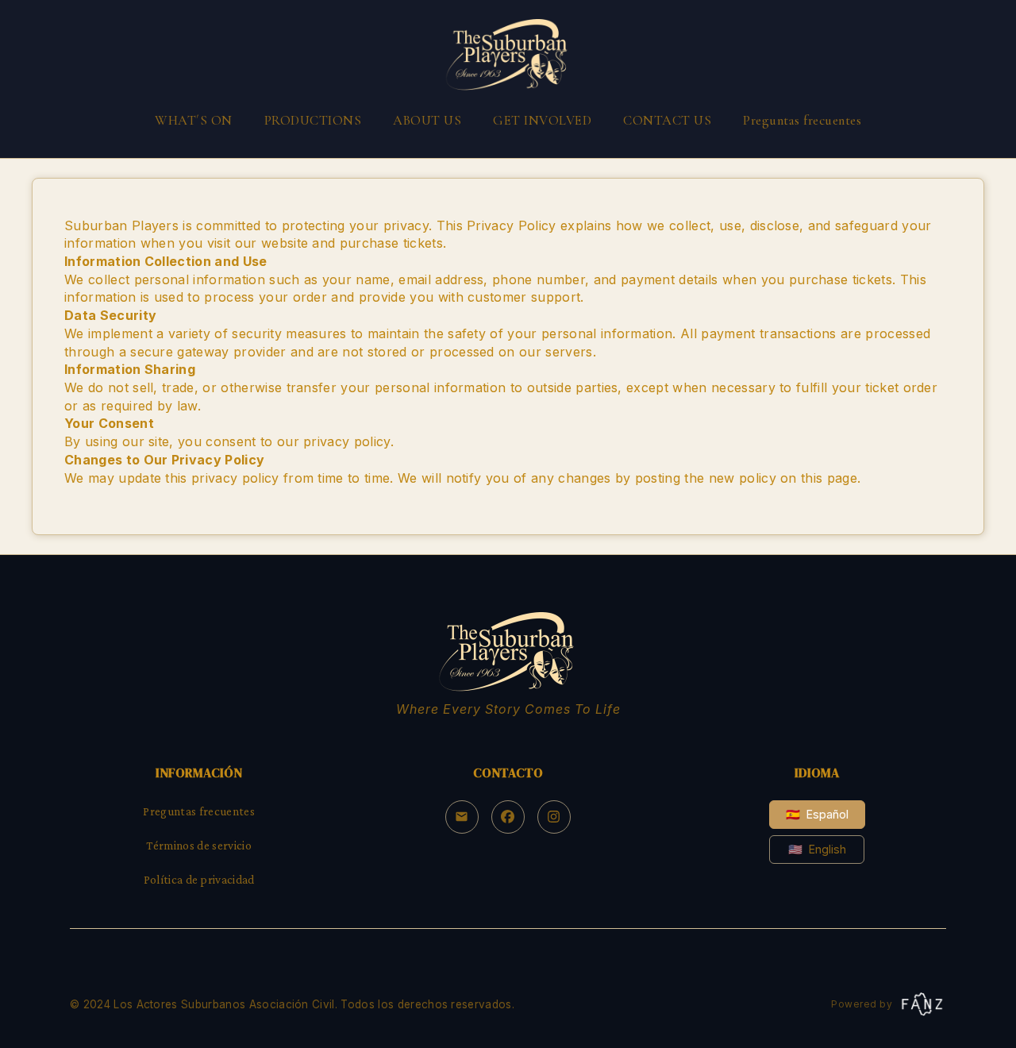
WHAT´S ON (194, 120)
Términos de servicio (198, 845)
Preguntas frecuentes (802, 120)
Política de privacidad (199, 879)
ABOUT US (427, 120)
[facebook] (508, 817)
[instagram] (554, 817)
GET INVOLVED (542, 120)
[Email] (462, 817)
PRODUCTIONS (313, 120)
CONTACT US (667, 120)
